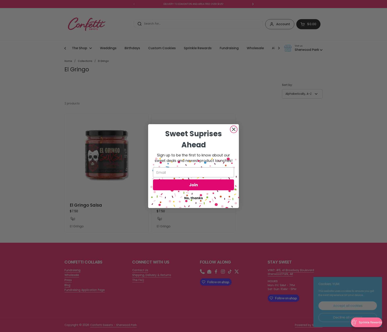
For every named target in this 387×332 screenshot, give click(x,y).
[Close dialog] (233, 129)
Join (193, 185)
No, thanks (193, 198)
